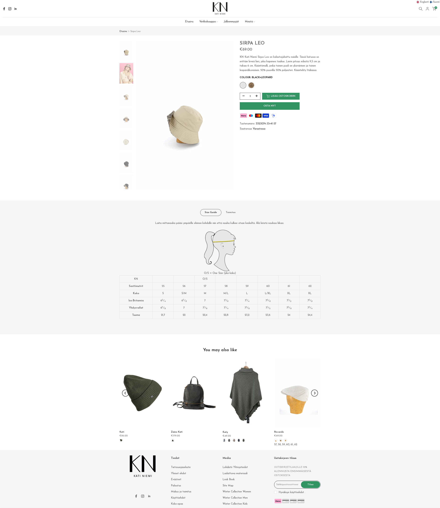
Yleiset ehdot (178, 473)
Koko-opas (177, 504)
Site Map (228, 485)
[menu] (428, 2)
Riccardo (279, 432)
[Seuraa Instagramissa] (9, 9)
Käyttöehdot (178, 498)
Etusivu (189, 21)
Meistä (249, 21)
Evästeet (176, 479)
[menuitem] (422, 2)
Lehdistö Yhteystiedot (235, 467)
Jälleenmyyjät (231, 21)
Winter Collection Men (235, 498)
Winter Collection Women (237, 491)
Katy (225, 432)
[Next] (314, 393)
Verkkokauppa (207, 21)
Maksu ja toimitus (181, 491)
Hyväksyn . (292, 492)
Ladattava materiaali (235, 473)
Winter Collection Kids (235, 504)
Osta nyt (269, 106)
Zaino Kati (177, 432)
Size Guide (211, 212)
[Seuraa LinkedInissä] (15, 9)
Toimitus (230, 212)
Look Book (229, 479)
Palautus (176, 485)
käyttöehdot (297, 492)
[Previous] (125, 393)
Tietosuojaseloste (181, 467)
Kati (121, 432)
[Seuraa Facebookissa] (4, 9)
